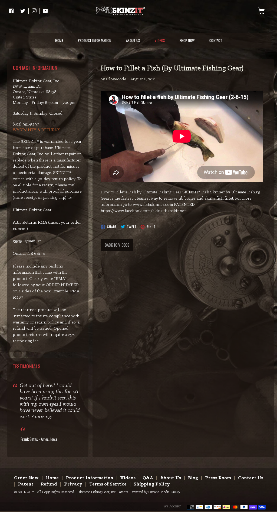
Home (52, 478)
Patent (26, 484)
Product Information (89, 478)
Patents (122, 492)
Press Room (218, 478)
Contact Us (250, 478)
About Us (170, 478)
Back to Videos (117, 245)
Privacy (73, 484)
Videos (128, 478)
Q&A (148, 478)
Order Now (26, 478)
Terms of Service (108, 484)
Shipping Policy (152, 484)
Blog (193, 478)
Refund (49, 484)
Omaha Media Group (164, 492)
